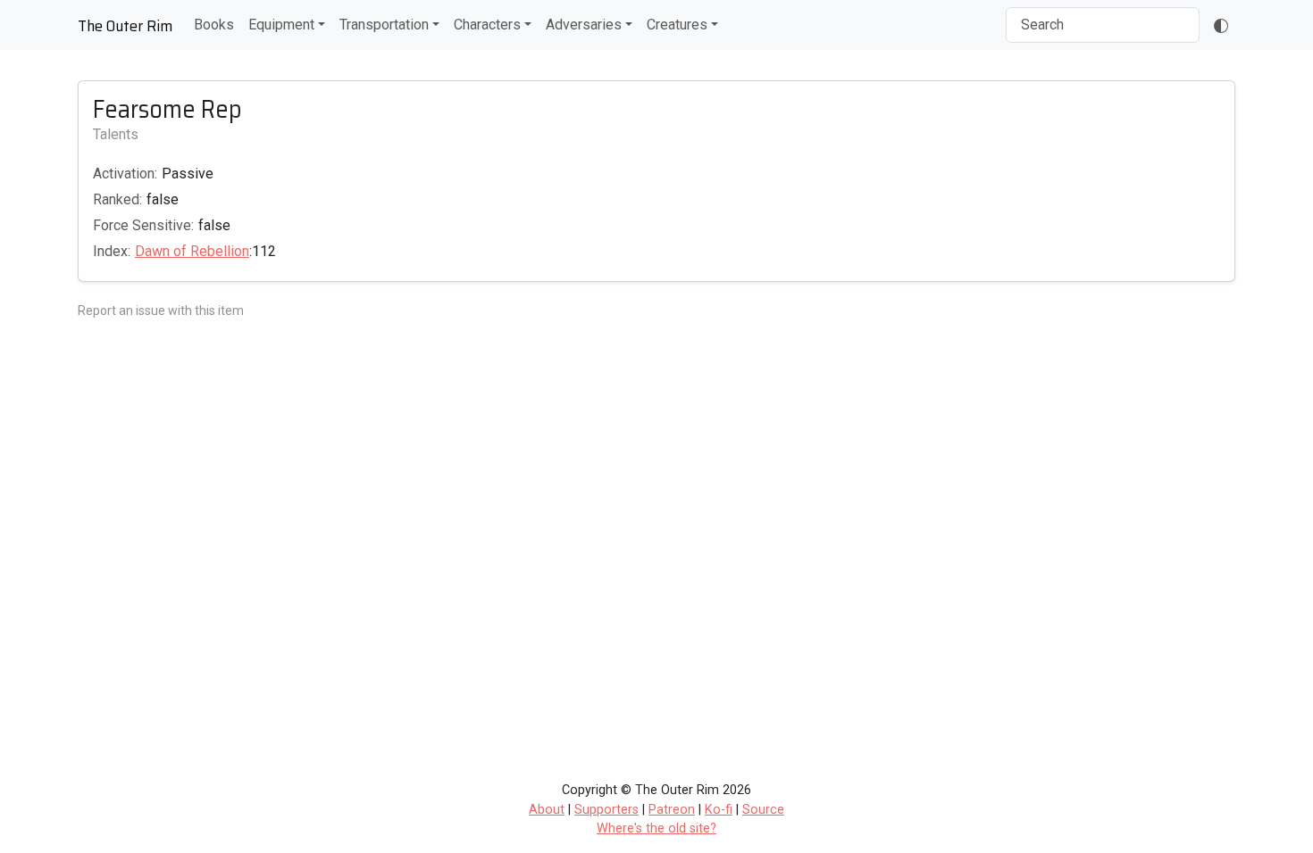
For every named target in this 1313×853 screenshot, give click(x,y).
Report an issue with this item (161, 310)
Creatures (677, 24)
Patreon (671, 809)
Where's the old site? (656, 828)
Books (214, 24)
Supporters (606, 809)
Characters (487, 24)
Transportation (384, 24)
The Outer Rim (125, 25)
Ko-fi (718, 809)
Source (763, 809)
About (547, 809)
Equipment (281, 24)
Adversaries (584, 24)
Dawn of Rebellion (192, 251)
